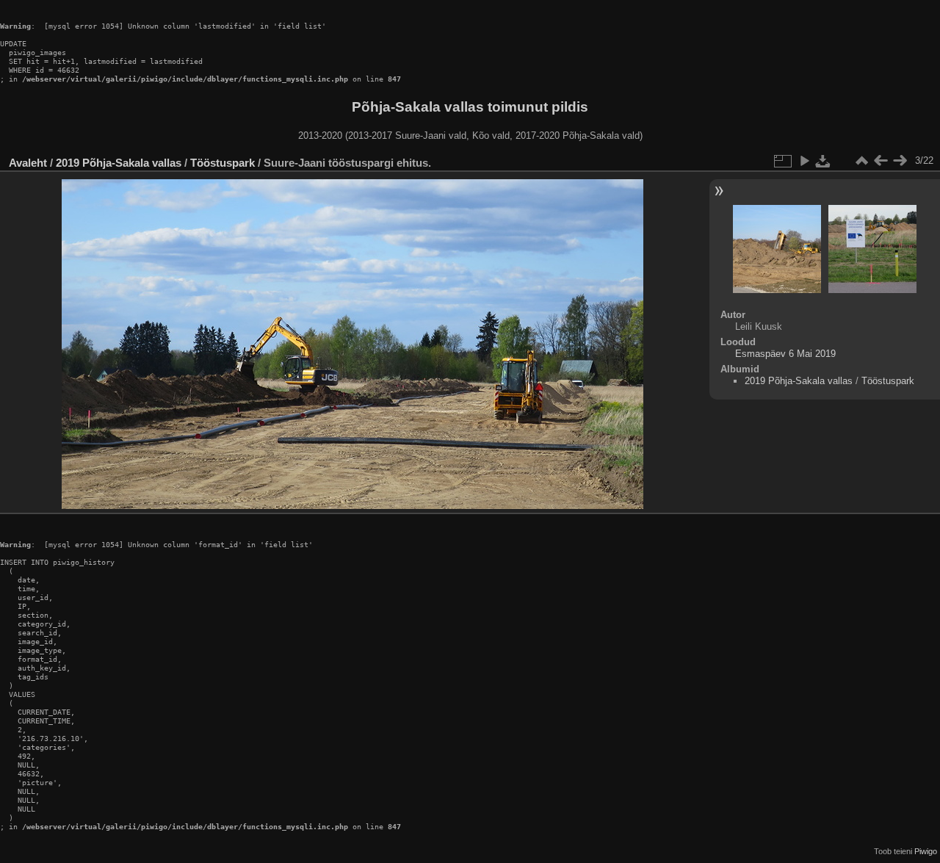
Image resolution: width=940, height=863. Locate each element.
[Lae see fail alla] (823, 160)
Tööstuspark (222, 162)
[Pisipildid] (861, 160)
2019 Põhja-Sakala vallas (118, 162)
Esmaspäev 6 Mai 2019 (785, 353)
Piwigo (925, 851)
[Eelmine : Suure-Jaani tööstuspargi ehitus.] (880, 160)
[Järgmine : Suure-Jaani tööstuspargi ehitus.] (899, 160)
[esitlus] (804, 160)
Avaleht (28, 162)
